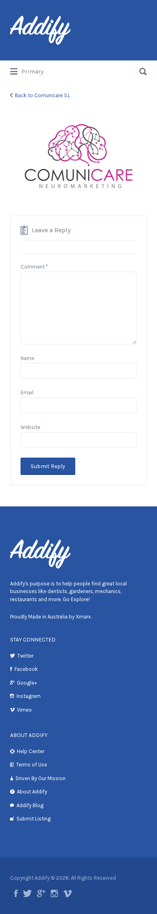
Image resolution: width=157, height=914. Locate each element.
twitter (27, 893)
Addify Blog (30, 805)
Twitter (25, 656)
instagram (54, 893)
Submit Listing (34, 819)
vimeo (67, 893)
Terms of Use (31, 765)
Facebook (26, 669)
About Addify (32, 792)
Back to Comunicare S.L (42, 95)
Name (27, 358)
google (41, 893)
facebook (16, 893)
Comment (34, 267)
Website (30, 427)
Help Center (30, 751)
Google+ (27, 683)
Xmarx (83, 617)
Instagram (29, 696)
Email (27, 392)
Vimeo (24, 710)
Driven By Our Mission (41, 778)
